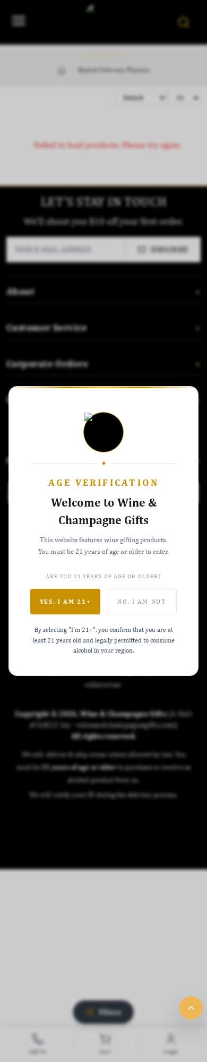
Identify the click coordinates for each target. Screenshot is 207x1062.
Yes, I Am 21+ (65, 601)
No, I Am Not (141, 601)
